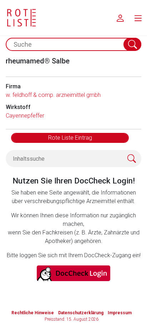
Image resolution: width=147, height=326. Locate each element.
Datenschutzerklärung (80, 312)
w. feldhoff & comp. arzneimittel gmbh (53, 95)
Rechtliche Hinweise (32, 312)
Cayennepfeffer (25, 115)
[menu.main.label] (138, 18)
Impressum (120, 312)
